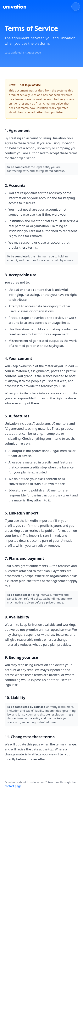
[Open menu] (75, 6)
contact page (13, 786)
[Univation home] (14, 6)
